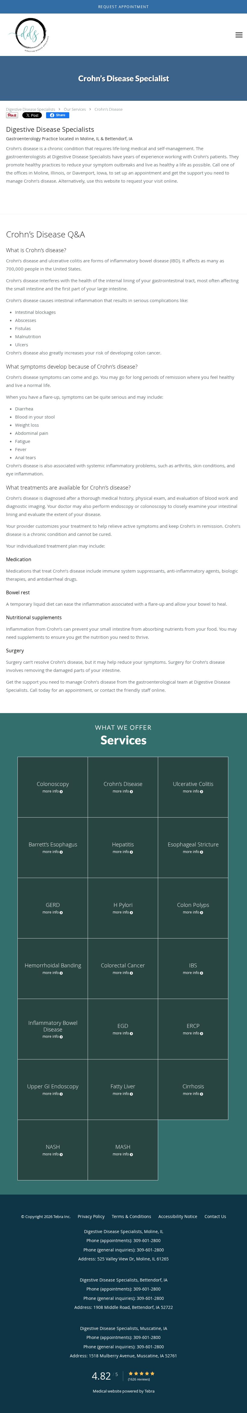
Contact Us (215, 1216)
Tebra (150, 1391)
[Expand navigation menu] (239, 35)
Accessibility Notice (177, 1216)
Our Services (75, 109)
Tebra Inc (61, 1216)
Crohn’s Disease (109, 109)
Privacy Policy (91, 1216)
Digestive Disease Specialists (30, 109)
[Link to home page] (29, 35)
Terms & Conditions (131, 1216)
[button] (123, 7)
